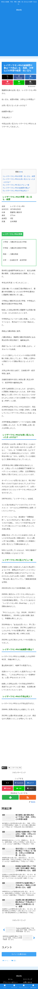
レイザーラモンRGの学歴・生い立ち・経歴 (19, 176)
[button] (30, 82)
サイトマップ (27, 979)
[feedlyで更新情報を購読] (10, 797)
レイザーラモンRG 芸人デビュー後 (16, 185)
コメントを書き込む (19, 954)
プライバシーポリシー (10, 982)
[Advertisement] (19, 36)
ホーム (10, 979)
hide (20, 172)
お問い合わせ (27, 982)
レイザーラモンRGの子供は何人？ (16, 191)
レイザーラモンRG (15, 767)
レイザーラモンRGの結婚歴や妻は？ (16, 188)
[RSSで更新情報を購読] (27, 797)
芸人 (5, 767)
